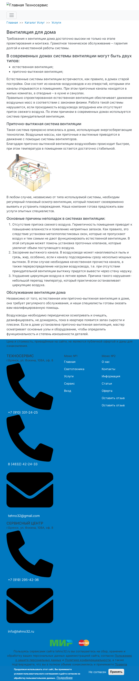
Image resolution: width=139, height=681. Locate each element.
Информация (111, 376)
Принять (116, 671)
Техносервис (36, 5)
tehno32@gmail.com (24, 516)
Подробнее (65, 678)
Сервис (69, 383)
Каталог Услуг (35, 22)
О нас (106, 362)
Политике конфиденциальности (88, 660)
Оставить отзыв (113, 398)
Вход (67, 391)
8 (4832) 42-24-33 (22, 464)
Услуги (56, 22)
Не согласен (97, 672)
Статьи (107, 383)
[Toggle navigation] (12, 15)
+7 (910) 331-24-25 (23, 412)
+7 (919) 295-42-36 (23, 580)
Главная (12, 22)
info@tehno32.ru (21, 631)
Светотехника (74, 369)
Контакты (108, 369)
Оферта (107, 391)
